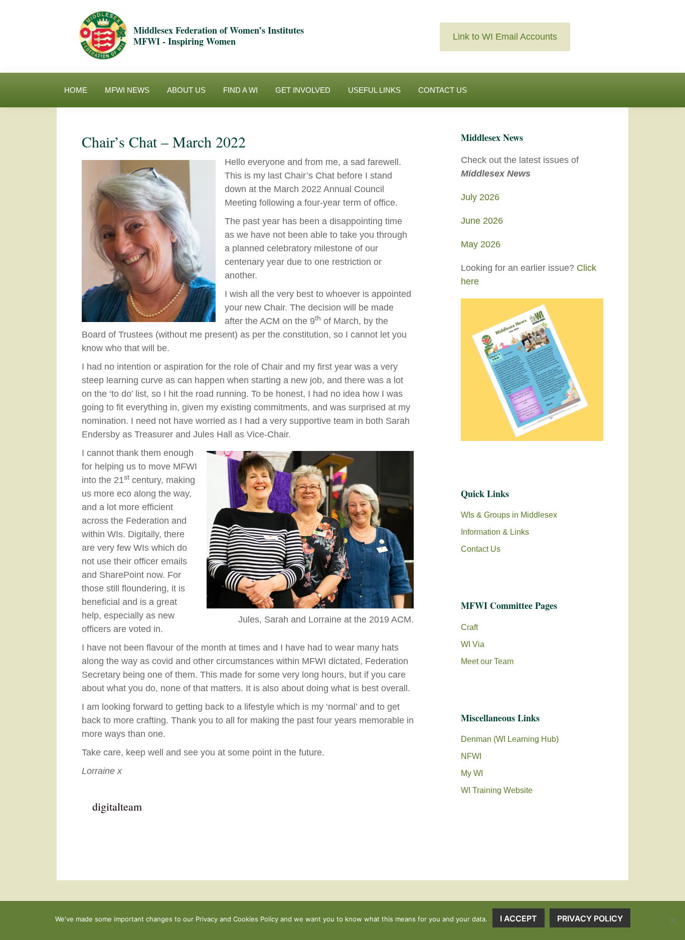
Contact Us (480, 549)
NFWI (471, 756)
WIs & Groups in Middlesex (509, 515)
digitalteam (117, 806)
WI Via (472, 644)
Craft (469, 627)
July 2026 (480, 197)
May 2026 (480, 244)
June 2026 (482, 221)
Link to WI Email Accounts (505, 37)
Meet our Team (487, 661)
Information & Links (495, 532)
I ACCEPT (518, 918)
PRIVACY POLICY (590, 918)
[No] (672, 920)
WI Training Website (497, 790)
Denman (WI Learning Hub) (510, 739)
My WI (472, 773)
